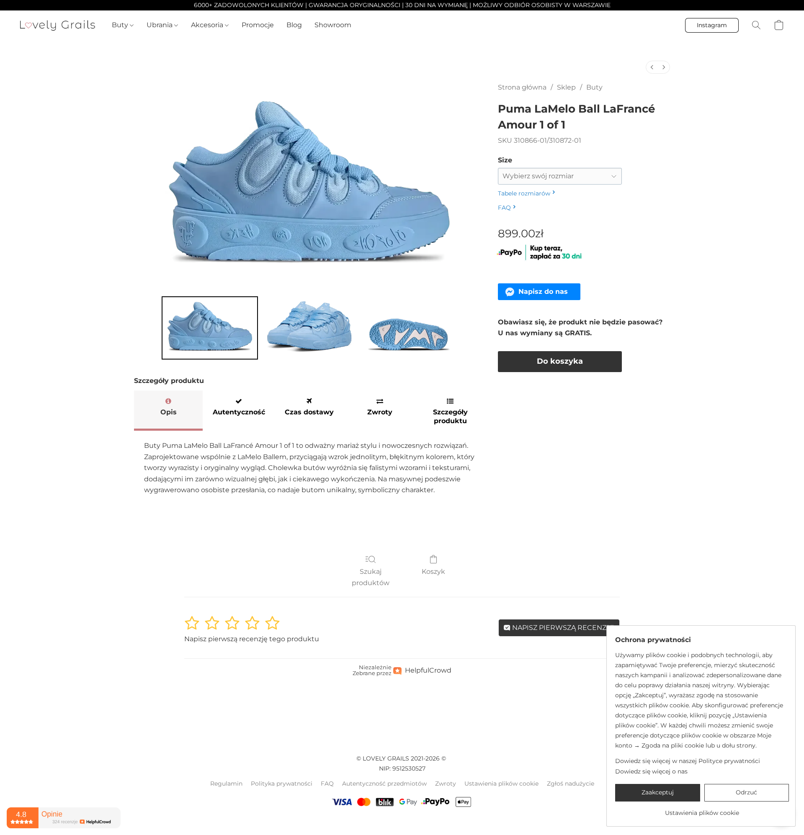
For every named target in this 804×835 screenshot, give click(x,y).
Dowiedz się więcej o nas (651, 771)
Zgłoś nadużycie (570, 783)
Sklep (566, 87)
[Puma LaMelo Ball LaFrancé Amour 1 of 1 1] (309, 327)
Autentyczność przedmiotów (384, 783)
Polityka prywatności (281, 783)
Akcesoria (208, 25)
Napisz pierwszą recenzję (562, 628)
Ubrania (160, 25)
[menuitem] (652, 67)
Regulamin (226, 783)
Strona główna (522, 87)
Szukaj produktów (370, 577)
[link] (702, 810)
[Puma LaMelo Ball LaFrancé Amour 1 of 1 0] (210, 327)
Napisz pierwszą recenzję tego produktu (251, 639)
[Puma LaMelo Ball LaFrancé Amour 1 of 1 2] (409, 327)
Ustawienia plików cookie (501, 783)
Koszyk (433, 572)
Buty (121, 25)
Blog (294, 25)
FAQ (327, 783)
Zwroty (445, 783)
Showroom (332, 25)
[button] (57, 25)
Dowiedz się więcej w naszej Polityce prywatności (687, 761)
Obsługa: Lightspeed (402, 823)
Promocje (258, 25)
